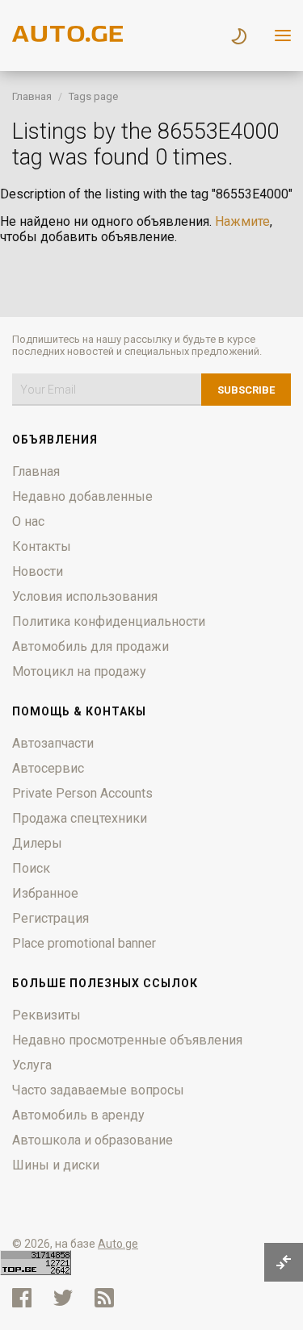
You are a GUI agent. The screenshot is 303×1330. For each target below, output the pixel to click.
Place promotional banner (84, 943)
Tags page (93, 96)
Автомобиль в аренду (78, 1115)
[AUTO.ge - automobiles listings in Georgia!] (68, 37)
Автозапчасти (53, 743)
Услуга (32, 1065)
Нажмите (242, 221)
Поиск (31, 868)
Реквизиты (46, 1015)
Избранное (45, 893)
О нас (28, 521)
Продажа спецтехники (79, 818)
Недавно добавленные (82, 496)
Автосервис (48, 768)
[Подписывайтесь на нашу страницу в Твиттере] (63, 1297)
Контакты (41, 546)
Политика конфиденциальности (108, 621)
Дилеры (37, 843)
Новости (37, 571)
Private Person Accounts (82, 793)
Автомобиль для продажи (90, 646)
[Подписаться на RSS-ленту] (108, 1297)
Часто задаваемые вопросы (98, 1090)
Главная (32, 96)
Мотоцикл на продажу (79, 671)
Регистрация (50, 918)
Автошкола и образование (92, 1140)
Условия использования (85, 596)
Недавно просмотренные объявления (127, 1040)
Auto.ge (118, 1243)
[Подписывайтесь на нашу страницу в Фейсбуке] (22, 1297)
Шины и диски (55, 1165)
